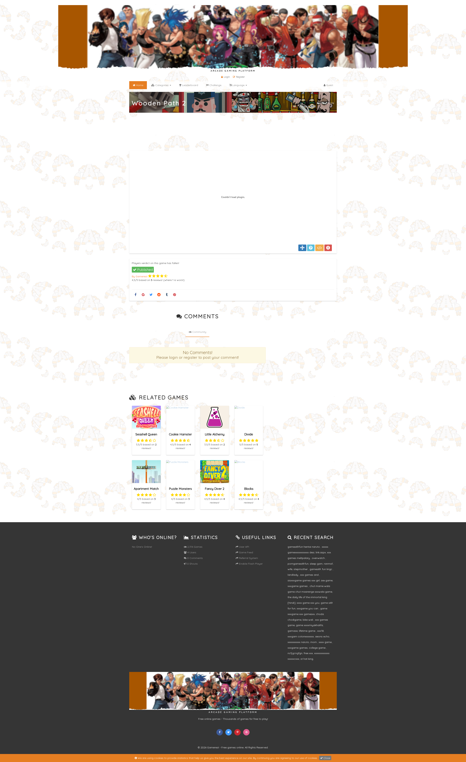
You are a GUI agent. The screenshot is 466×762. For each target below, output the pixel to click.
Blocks (248, 489)
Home (321, 103)
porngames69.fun (298, 563)
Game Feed (245, 552)
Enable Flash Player (250, 563)
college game (317, 647)
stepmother (301, 569)
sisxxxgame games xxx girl (304, 580)
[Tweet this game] (151, 294)
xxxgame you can (308, 608)
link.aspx (321, 552)
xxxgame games (298, 586)
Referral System (248, 558)
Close (326, 758)
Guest (329, 85)
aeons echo (322, 636)
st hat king (307, 658)
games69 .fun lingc (321, 569)
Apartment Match (146, 489)
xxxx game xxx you (308, 602)
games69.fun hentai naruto (304, 546)
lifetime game (307, 630)
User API (243, 546)
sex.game (327, 580)
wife (290, 569)
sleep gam (316, 563)
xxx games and (309, 574)
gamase (293, 630)
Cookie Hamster (180, 434)
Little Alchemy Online (214, 435)
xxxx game (325, 642)
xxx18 (320, 630)
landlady (293, 574)
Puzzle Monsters (180, 489)
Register (240, 76)
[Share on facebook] (135, 294)
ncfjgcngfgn (295, 653)
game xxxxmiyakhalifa (309, 625)
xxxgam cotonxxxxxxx (301, 636)
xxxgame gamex (298, 647)
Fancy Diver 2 (214, 489)
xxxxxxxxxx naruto (298, 642)
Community (198, 332)
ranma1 (328, 563)
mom (313, 642)
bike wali (308, 619)
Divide (248, 434)
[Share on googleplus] (143, 294)
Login (227, 76)
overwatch (318, 558)
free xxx (308, 653)
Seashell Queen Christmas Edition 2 (146, 435)
